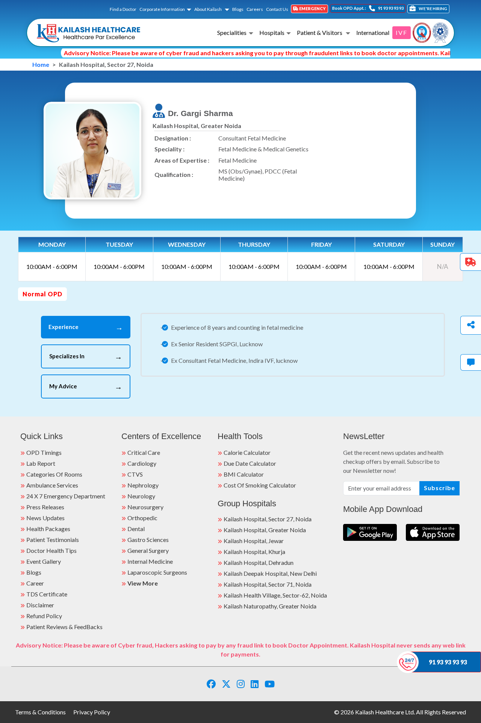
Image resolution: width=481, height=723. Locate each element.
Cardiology (141, 463)
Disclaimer (40, 604)
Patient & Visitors (320, 32)
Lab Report (40, 463)
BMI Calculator (244, 474)
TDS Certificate (46, 594)
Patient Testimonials (52, 539)
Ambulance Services (52, 485)
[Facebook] (211, 683)
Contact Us (277, 9)
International (372, 32)
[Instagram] (241, 683)
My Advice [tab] (85, 386)
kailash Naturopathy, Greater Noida (270, 606)
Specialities (232, 32)
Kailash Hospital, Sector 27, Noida (268, 518)
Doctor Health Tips (51, 550)
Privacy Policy (91, 711)
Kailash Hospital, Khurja (254, 551)
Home (40, 64)
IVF (401, 32)
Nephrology (143, 485)
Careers (255, 9)
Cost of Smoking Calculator (260, 485)
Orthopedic (142, 517)
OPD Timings (44, 452)
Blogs (238, 9)
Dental (136, 528)
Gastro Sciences (148, 539)
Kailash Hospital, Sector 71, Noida (268, 584)
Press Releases (45, 506)
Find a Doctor (123, 9)
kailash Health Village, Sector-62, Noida (275, 595)
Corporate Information (162, 9)
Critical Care (143, 452)
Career (35, 583)
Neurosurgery (145, 506)
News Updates (45, 517)
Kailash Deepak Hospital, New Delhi (270, 573)
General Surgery (148, 550)
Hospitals (271, 32)
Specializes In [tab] (85, 356)
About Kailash (208, 9)
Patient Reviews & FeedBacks (64, 626)
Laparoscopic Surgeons (157, 572)
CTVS (135, 474)
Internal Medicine (150, 561)
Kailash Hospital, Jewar (254, 540)
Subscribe (439, 487)
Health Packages (48, 528)
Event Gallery (43, 561)
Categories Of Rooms (54, 474)
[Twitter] (226, 683)
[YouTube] (270, 683)
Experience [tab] (85, 327)
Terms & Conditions (40, 711)
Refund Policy (44, 615)
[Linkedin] (255, 683)
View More (142, 583)
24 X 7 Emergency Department (65, 496)
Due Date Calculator (250, 463)
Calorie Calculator (247, 452)
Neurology (141, 496)
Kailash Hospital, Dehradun (258, 562)
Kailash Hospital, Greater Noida (265, 529)
